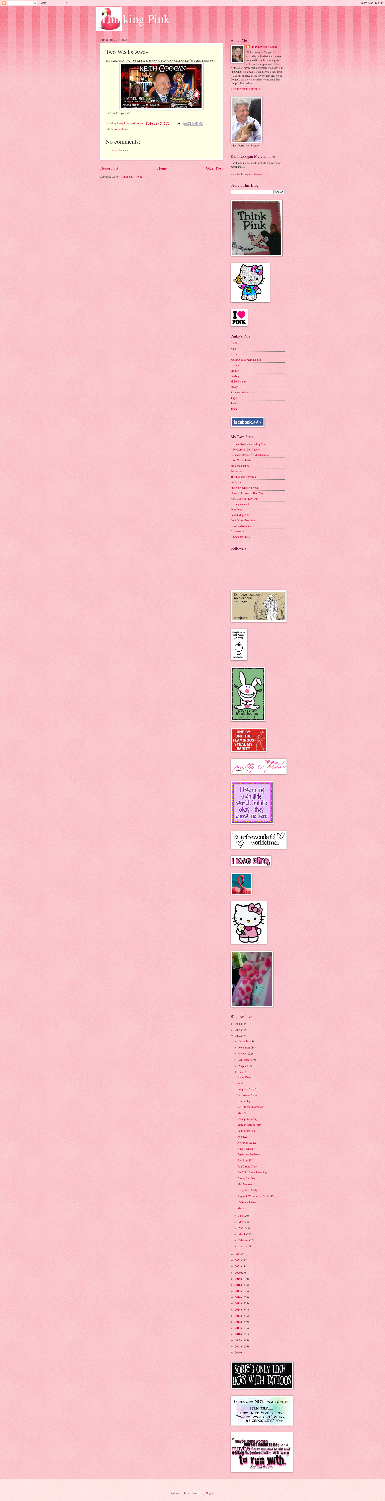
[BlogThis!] (189, 124)
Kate (233, 349)
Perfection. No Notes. (249, 1154)
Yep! (240, 1083)
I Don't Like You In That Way (247, 493)
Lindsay (235, 370)
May (241, 1222)
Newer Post (109, 168)
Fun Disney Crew (247, 1166)
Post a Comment (119, 150)
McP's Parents (238, 381)
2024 (238, 1036)
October (243, 1053)
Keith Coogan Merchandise (246, 359)
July (241, 1072)
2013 (238, 1316)
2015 (238, 1303)
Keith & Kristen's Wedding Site (248, 444)
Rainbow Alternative (242, 392)
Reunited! (242, 1136)
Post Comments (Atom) (129, 176)
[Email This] (185, 124)
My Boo (241, 1113)
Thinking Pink (135, 18)
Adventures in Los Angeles (245, 449)
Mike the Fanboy (240, 466)
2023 (238, 1254)
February (243, 1240)
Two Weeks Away (247, 1095)
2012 (238, 1322)
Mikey (234, 387)
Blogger (209, 1493)
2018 (238, 1285)
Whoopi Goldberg (247, 1119)
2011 (238, 1328)
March (242, 1234)
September (244, 1060)
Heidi (234, 343)
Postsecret (236, 471)
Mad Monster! (245, 1184)
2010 (238, 1334)
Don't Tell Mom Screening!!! (253, 1172)
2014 (238, 1309)
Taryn (234, 398)
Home (162, 168)
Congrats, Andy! (246, 1089)
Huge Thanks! (245, 1148)
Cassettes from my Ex (243, 526)
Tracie (234, 409)
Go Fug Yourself (240, 504)
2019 (238, 1279)
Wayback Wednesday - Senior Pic (256, 1196)
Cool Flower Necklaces (243, 520)
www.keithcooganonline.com (247, 174)
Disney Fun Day (246, 1178)
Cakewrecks (237, 531)
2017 (238, 1291)
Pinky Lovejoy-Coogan (264, 47)
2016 (238, 1297)
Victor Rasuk (244, 1077)
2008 (238, 1346)
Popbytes (236, 482)
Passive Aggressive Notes (245, 487)
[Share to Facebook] (197, 124)
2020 (238, 1272)
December (244, 1041)
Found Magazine (240, 515)
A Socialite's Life (240, 537)
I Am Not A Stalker (241, 460)
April (241, 1228)
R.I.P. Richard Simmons (250, 1107)
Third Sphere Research (243, 477)
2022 (238, 1260)
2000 (238, 1352)
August (242, 1066)
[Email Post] (178, 123)
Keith (234, 354)
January (243, 1246)
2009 (238, 1340)
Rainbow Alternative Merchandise (250, 455)
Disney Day (243, 1101)
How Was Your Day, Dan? (245, 498)
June (241, 1215)
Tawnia (235, 403)
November (244, 1047)
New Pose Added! (247, 1142)
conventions (121, 129)
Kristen (235, 365)
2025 (238, 1030)
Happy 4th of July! (247, 1190)
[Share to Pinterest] (201, 124)
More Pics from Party (249, 1125)
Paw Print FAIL (246, 1160)
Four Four (236, 509)
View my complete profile (245, 89)
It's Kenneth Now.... (248, 1202)
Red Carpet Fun (246, 1131)
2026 (238, 1024)
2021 (238, 1266)
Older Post (214, 168)
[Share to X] (193, 124)
